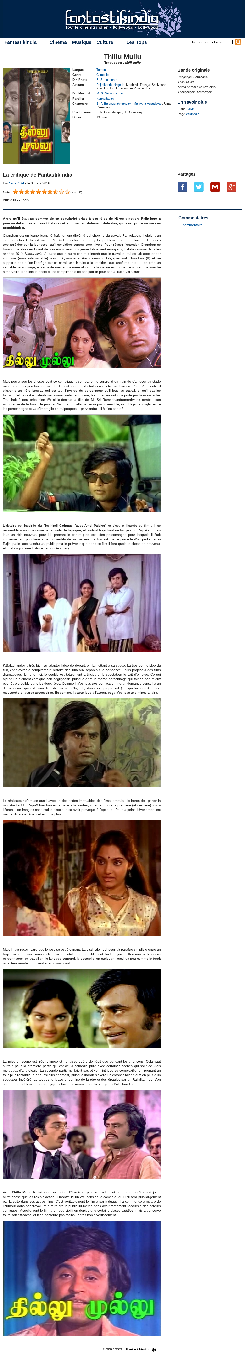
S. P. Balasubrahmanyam (114, 103)
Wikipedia (192, 114)
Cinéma (58, 42)
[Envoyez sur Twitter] (199, 187)
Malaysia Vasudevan (148, 103)
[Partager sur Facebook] (183, 187)
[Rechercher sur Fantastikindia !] (238, 42)
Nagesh (119, 85)
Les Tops (136, 42)
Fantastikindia (20, 42)
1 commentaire (191, 225)
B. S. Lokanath (106, 80)
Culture (104, 42)
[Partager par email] (215, 187)
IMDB (190, 109)
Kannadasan (105, 98)
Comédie (102, 75)
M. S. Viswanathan (109, 93)
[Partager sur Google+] (231, 187)
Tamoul (101, 70)
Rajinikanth (104, 85)
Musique (81, 42)
